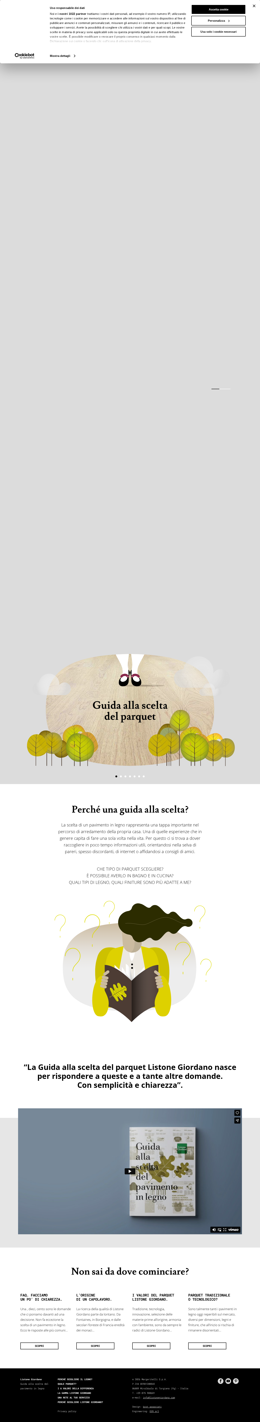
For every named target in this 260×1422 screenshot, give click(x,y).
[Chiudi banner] (254, 6)
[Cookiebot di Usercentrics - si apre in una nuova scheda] (24, 56)
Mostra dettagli (60, 55)
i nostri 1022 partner (72, 13)
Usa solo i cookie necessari (218, 31)
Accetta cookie (218, 9)
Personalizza (216, 20)
